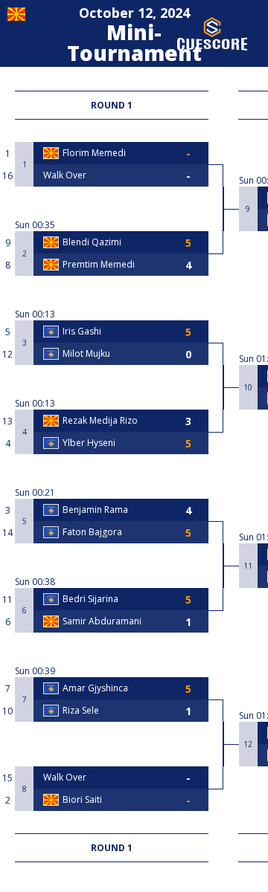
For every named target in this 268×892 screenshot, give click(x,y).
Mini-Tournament (134, 42)
